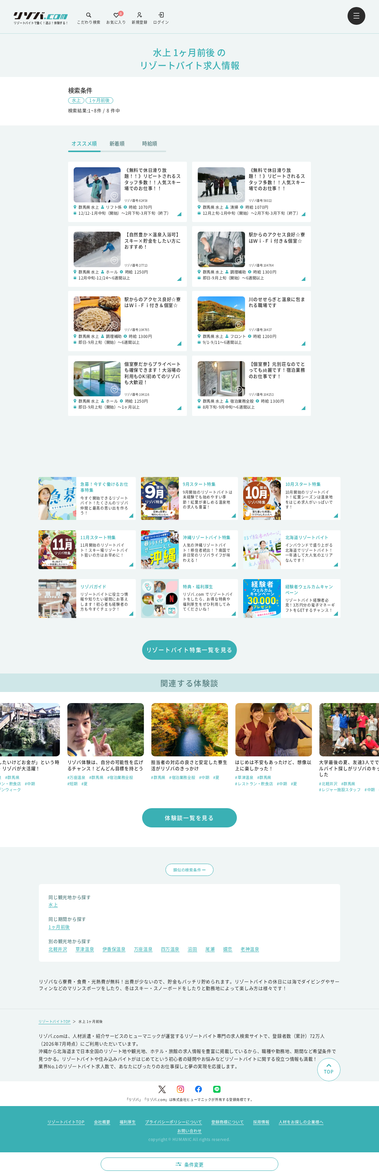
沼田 (192, 949)
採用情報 (261, 1122)
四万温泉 (170, 949)
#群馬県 (12, 777)
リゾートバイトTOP (54, 1021)
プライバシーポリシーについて (173, 1122)
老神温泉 (250, 949)
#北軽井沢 (328, 783)
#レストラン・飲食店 (254, 783)
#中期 (30, 783)
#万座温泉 (76, 777)
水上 (76, 100)
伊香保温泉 (114, 949)
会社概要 (102, 1122)
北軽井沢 (57, 949)
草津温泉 (85, 949)
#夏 (84, 783)
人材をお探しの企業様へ (301, 1122)
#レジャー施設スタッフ (339, 789)
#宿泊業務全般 (120, 777)
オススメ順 (84, 143)
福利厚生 (128, 1122)
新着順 (117, 143)
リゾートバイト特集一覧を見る (189, 649)
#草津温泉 (244, 777)
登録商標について (227, 1122)
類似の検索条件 (187, 870)
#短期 (72, 783)
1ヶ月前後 (99, 100)
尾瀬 (210, 949)
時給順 (149, 143)
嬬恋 (227, 949)
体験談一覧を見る (189, 817)
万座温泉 (143, 949)
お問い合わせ (189, 1130)
